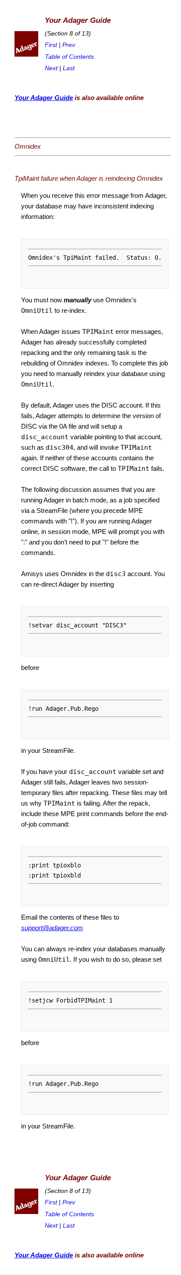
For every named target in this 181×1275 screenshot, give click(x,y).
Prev (68, 45)
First (51, 45)
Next (51, 68)
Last (69, 68)
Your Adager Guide (43, 97)
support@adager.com (52, 927)
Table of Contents (69, 57)
